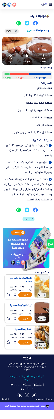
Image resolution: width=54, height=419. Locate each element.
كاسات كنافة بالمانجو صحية (21, 279)
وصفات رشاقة (43, 30)
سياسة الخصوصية (44, 399)
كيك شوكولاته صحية (21, 305)
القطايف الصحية (23, 329)
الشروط (5, 399)
